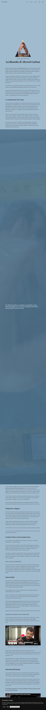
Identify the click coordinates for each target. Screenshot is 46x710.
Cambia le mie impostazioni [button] (15, 706)
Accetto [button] (4, 706)
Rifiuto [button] (8, 706)
